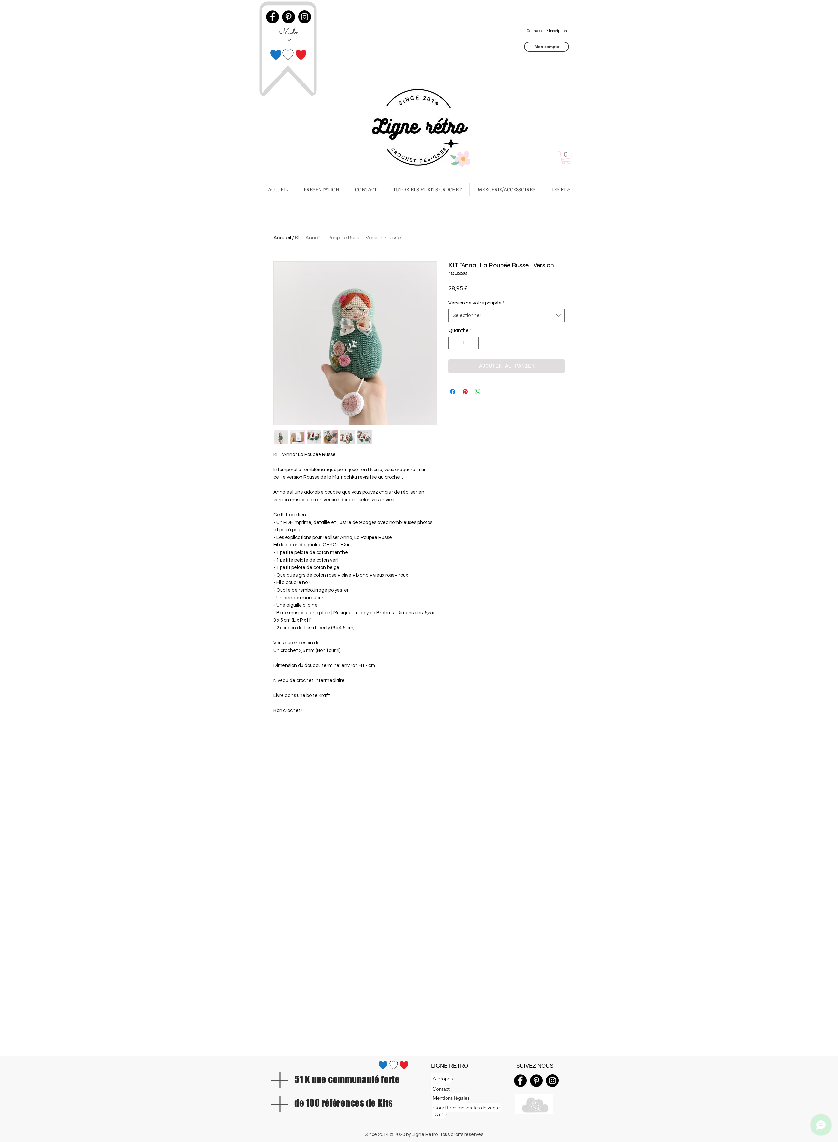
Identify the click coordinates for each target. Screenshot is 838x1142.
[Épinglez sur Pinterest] (465, 392)
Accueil (282, 237)
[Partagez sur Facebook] (453, 392)
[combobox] (506, 315)
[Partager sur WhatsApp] (478, 392)
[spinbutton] (463, 343)
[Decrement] (453, 343)
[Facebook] (520, 1080)
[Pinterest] (536, 1080)
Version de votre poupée (476, 303)
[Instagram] (552, 1080)
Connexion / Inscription (547, 31)
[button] (566, 157)
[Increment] (473, 343)
